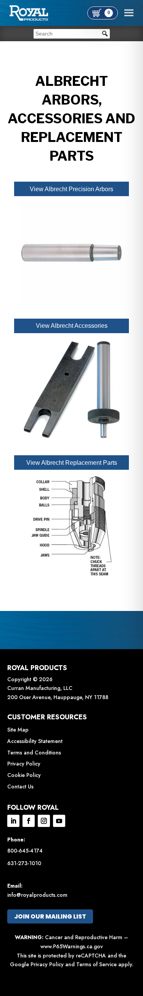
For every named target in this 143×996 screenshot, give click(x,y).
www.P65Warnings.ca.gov (71, 946)
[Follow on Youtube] (59, 821)
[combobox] (72, 34)
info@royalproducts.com (37, 895)
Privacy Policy (23, 763)
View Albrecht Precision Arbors (71, 189)
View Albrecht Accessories (72, 325)
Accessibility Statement (35, 741)
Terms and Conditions (34, 752)
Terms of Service (96, 964)
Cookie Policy (24, 775)
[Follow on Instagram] (44, 821)
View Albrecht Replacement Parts (71, 462)
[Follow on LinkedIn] (13, 821)
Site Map (18, 729)
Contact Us (20, 786)
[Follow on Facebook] (28, 821)
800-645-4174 (25, 850)
